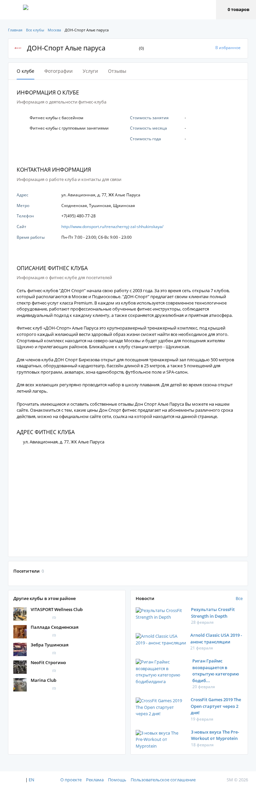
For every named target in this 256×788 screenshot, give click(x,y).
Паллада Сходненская (54, 627)
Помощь (117, 780)
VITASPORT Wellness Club (57, 609)
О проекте (71, 780)
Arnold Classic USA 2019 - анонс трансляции (216, 638)
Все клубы (35, 29)
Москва (54, 29)
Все (239, 598)
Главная (15, 29)
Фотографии (58, 71)
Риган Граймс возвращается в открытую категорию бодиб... (215, 670)
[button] (236, 9)
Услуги (90, 71)
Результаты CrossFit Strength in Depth (213, 612)
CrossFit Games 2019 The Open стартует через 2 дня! (216, 706)
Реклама (95, 780)
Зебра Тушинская (49, 645)
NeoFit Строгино (48, 662)
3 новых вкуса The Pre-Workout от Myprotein (215, 735)
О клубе (25, 71)
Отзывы (117, 71)
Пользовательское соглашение (163, 780)
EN (31, 780)
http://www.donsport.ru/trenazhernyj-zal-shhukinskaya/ (112, 226)
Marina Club (43, 680)
